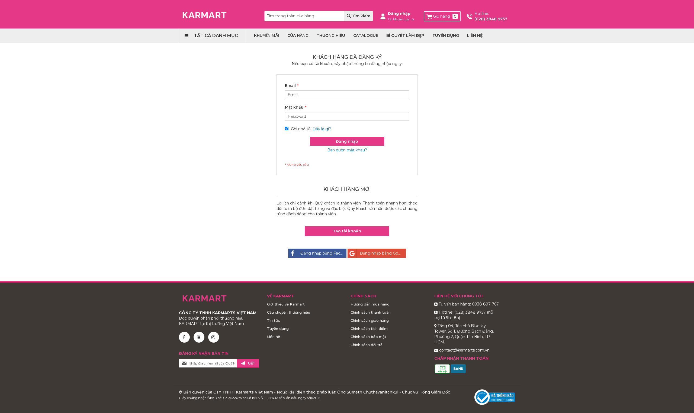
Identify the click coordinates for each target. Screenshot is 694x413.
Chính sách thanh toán (371, 312)
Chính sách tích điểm (369, 328)
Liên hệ (273, 336)
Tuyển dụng (278, 328)
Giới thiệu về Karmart (286, 304)
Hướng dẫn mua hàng (370, 304)
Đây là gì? (322, 128)
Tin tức (273, 320)
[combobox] (318, 16)
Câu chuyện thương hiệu (288, 312)
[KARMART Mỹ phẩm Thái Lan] (204, 15)
